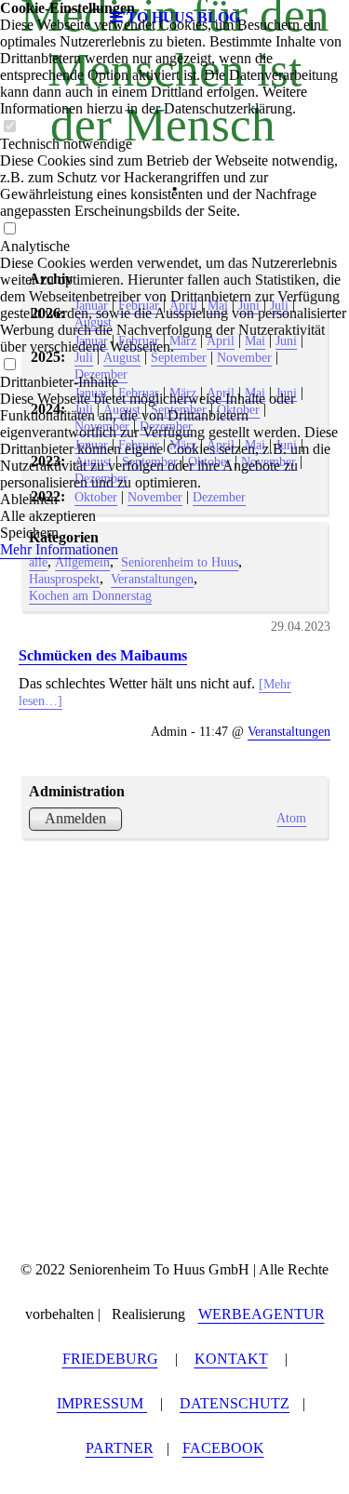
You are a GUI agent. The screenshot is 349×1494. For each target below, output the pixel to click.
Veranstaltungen (152, 578)
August (93, 321)
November (244, 357)
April (183, 305)
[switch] (9, 127)
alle (38, 561)
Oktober (238, 409)
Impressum (102, 1403)
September (179, 357)
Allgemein (82, 561)
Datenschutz (234, 1403)
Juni (249, 305)
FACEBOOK (223, 1448)
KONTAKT (231, 1359)
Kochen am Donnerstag (90, 595)
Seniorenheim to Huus (179, 561)
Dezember (101, 374)
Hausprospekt (64, 578)
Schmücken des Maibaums (103, 655)
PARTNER (120, 1448)
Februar (138, 305)
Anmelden (75, 818)
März (182, 340)
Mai (218, 305)
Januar (91, 305)
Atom (291, 817)
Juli (279, 305)
